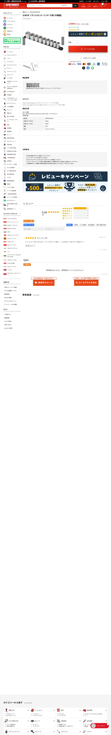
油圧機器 (9, 131)
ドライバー (9, 68)
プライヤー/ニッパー (12, 71)
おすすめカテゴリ (11, 200)
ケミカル (9, 177)
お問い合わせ (96, 1)
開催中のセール (44, 281)
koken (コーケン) (11, 238)
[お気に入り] (96, 5)
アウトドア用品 (10, 187)
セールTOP (9, 18)
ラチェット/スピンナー (12, 55)
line (92, 67)
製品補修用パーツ (11, 209)
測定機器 (9, 95)
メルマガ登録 (88, 1)
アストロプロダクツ (12, 218)
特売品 (8, 34)
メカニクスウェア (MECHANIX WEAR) (14, 255)
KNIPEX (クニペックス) (13, 235)
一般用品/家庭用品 (11, 194)
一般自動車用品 (11, 157)
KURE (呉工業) (11, 263)
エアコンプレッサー (11, 103)
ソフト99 (9, 270)
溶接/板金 (9, 144)
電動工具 (9, 113)
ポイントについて (78, 27)
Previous (24, 41)
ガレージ (9, 134)
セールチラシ (10, 28)
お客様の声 (9, 31)
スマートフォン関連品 (12, 197)
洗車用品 (9, 161)
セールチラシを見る (86, 281)
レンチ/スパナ (10, 61)
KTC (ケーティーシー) (12, 222)
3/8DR (40, 105)
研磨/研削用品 (10, 138)
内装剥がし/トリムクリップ (12, 82)
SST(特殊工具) (10, 91)
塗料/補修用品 (10, 174)
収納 (8, 125)
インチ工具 (9, 78)
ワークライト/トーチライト (12, 120)
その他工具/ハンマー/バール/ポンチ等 (12, 99)
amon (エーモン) (11, 266)
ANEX (8, 232)
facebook (88, 67)
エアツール (9, 110)
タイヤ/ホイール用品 (12, 164)
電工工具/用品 (10, 116)
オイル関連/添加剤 (11, 171)
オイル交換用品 (10, 167)
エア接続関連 (10, 106)
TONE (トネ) (10, 241)
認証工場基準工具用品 (12, 204)
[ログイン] (89, 5)
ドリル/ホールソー (11, 141)
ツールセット (10, 51)
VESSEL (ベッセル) (12, 260)
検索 (75, 5)
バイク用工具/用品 (11, 148)
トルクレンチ (10, 74)
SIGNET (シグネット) (12, 225)
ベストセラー (10, 24)
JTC (8, 251)
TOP (24, 103)
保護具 (8, 184)
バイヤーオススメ (11, 21)
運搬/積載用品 (10, 180)
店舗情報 (81, 1)
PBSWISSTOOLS (11, 228)
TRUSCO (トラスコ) (12, 248)
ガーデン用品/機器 (11, 190)
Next (62, 41)
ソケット (9, 58)
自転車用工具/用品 (11, 151)
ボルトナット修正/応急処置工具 (12, 87)
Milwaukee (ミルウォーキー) (14, 274)
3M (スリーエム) (11, 245)
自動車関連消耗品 (11, 154)
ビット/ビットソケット (12, 65)
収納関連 (9, 128)
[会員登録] (83, 5)
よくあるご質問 (104, 1)
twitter (83, 67)
